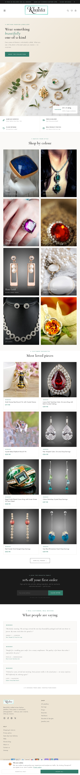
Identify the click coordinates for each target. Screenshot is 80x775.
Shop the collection (17, 54)
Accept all (59, 771)
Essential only (20, 771)
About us (6, 745)
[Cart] (75, 11)
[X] (15, 718)
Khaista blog (7, 742)
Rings (43, 710)
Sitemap (5, 750)
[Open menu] (4, 10)
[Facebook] (8, 718)
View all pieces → (40, 560)
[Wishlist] (72, 11)
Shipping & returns (9, 730)
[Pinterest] (12, 718)
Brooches (44, 713)
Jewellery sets (45, 721)
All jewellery (45, 704)
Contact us (6, 747)
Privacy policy (37, 767)
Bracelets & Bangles (47, 719)
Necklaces (44, 716)
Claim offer (55, 593)
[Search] (68, 11)
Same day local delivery (10, 736)
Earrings (43, 707)
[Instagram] (4, 718)
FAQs (4, 739)
